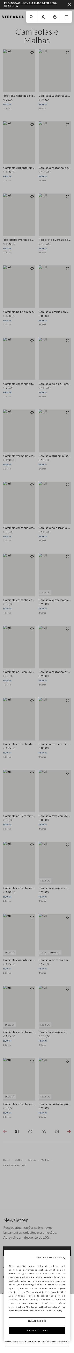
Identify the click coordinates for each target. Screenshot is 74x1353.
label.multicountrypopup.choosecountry (37, 1341)
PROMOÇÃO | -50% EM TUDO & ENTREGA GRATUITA (30, 4)
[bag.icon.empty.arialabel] (55, 17)
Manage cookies (37, 1321)
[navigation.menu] (66, 17)
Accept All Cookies (37, 1330)
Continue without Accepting (51, 1257)
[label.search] (31, 17)
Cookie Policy (54, 1310)
